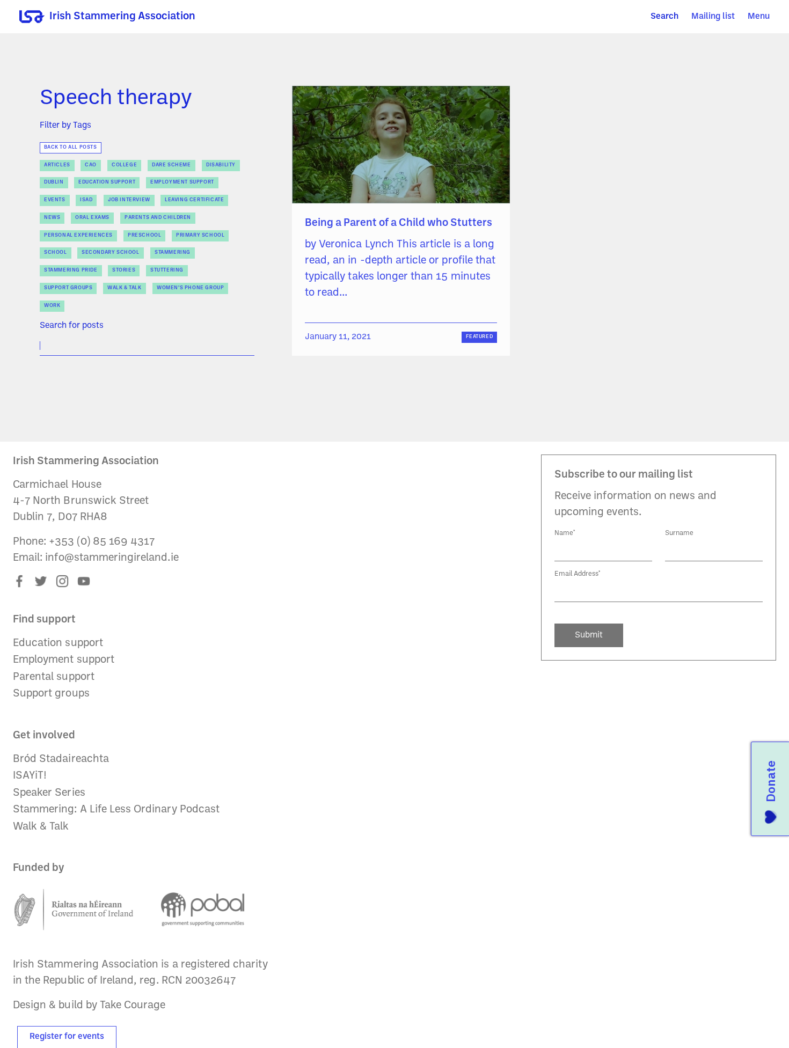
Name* (564, 533)
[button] (759, 17)
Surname (679, 533)
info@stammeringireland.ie (111, 558)
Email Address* (577, 573)
